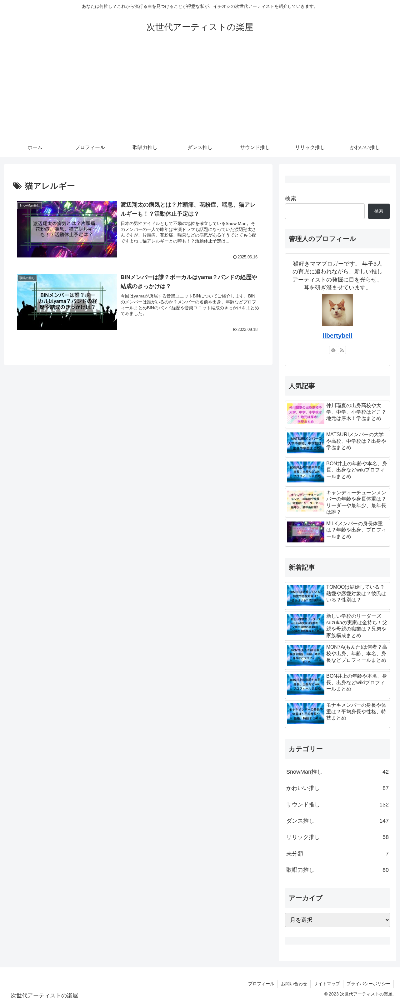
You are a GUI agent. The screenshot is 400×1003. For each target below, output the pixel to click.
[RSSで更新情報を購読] (342, 350)
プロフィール (261, 983)
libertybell (337, 335)
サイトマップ (327, 983)
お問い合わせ (294, 983)
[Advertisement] (200, 91)
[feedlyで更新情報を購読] (333, 350)
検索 (290, 198)
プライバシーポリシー (368, 983)
